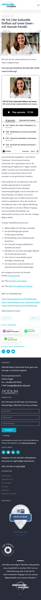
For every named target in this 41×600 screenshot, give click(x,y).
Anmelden (9, 430)
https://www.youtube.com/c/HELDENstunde (19, 305)
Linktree (5, 490)
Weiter (34, 318)
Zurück (7, 318)
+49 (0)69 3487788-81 (13, 382)
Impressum (6, 476)
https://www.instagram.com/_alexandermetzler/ (21, 302)
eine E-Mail (20, 466)
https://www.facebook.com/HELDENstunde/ (19, 299)
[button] (38, 5)
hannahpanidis (14, 275)
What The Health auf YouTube (20, 286)
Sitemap (5, 486)
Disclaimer (6, 483)
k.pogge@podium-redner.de (18, 385)
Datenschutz (7, 479)
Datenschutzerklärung (28, 443)
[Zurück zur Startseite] (9, 5)
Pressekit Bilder (9, 494)
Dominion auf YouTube (18, 281)
